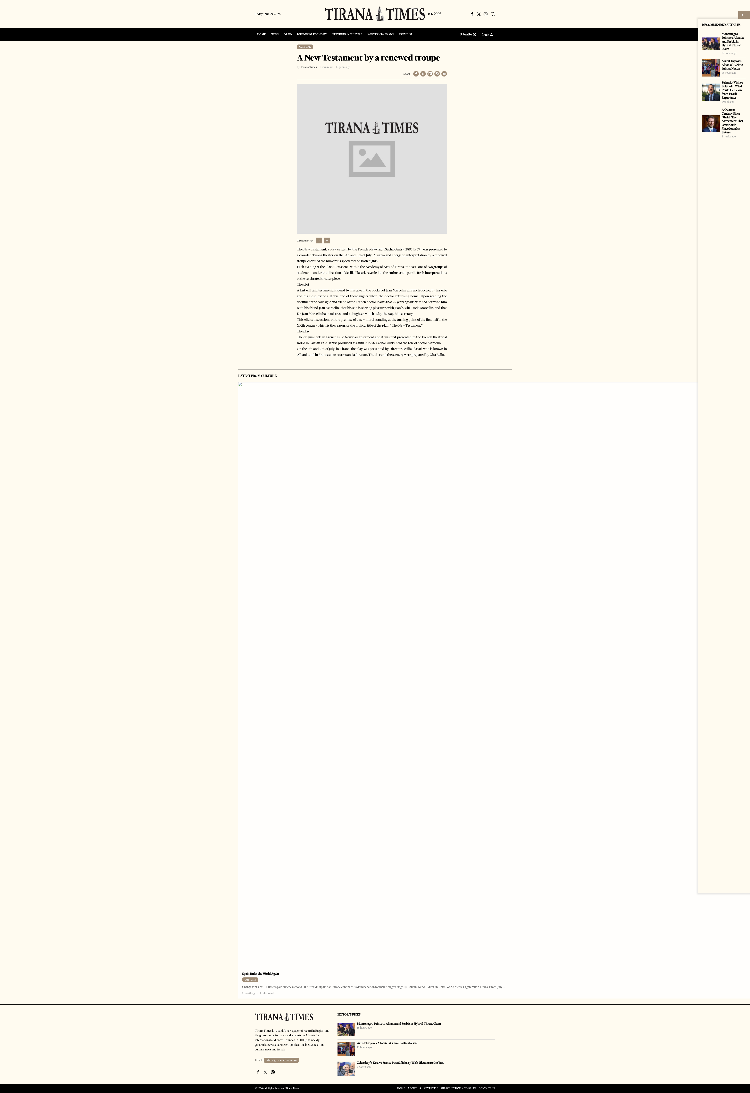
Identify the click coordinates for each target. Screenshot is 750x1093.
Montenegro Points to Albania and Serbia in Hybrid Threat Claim (733, 41)
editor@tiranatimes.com (281, 1060)
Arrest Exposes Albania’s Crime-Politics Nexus (733, 64)
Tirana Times (309, 67)
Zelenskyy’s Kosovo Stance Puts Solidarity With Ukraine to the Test (400, 1062)
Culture (305, 46)
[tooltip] (472, 14)
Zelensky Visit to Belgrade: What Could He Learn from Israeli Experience (732, 90)
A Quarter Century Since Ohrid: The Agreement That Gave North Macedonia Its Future (732, 121)
